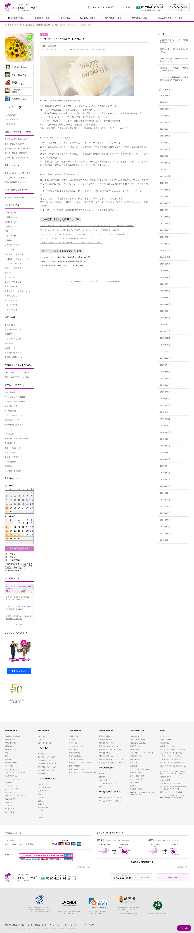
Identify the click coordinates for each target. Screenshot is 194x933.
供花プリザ (9, 343)
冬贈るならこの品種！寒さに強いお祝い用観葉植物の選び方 (63, 261)
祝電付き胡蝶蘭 (74, 753)
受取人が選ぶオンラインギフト (17, 173)
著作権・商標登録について (36, 925)
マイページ (95, 7)
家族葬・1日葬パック (13, 357)
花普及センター (158, 905)
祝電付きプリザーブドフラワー (110, 749)
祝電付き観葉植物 (75, 756)
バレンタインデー (44, 788)
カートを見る (127, 7)
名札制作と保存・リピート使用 (17, 148)
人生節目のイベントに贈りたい (79, 49)
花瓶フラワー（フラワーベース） (16, 796)
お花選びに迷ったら (13, 124)
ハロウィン (42, 811)
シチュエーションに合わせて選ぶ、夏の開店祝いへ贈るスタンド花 (66, 257)
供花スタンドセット (13, 353)
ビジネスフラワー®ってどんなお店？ (173, 749)
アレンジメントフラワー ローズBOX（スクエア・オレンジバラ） (64, 234)
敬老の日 (41, 804)
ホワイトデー (43, 791)
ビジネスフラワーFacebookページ (19, 671)
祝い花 (62, 25)
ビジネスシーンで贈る (59, 49)
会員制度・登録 (11, 443)
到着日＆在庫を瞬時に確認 (16, 139)
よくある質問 (146, 10)
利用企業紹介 (165, 743)
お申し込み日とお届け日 (15, 397)
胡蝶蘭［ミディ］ (12, 222)
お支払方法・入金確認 (138, 743)
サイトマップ (89, 925)
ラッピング (9, 429)
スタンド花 (9, 250)
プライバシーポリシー (73, 925)
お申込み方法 (134, 736)
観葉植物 (8, 240)
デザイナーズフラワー (14, 268)
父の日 (40, 798)
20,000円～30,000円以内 (47, 767)
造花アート (9, 273)
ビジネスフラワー (21, 877)
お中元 (40, 801)
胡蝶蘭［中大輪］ (12, 217)
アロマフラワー (11, 300)
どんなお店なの (11, 115)
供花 (100, 787)
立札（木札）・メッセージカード (141, 753)
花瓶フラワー (18, 291)
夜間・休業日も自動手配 (15, 144)
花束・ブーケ (10, 236)
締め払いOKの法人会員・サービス (19, 197)
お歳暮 (40, 817)
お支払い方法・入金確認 (15, 401)
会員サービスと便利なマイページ (18, 158)
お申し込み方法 (11, 392)
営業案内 (8, 466)
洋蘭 (6, 231)
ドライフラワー (11, 287)
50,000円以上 (43, 773)
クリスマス (42, 814)
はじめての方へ (165, 736)
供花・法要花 (9, 812)
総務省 (128, 899)
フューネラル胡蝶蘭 (13, 339)
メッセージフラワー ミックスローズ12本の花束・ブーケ (111, 234)
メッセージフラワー (13, 277)
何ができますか (11, 119)
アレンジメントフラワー (15, 254)
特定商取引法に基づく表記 (14, 925)
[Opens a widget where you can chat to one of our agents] (184, 928)
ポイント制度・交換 (13, 448)
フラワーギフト (11, 310)
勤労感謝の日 (43, 807)
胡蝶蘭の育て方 (165, 777)
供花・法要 (73, 749)
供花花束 (8, 334)
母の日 (40, 794)
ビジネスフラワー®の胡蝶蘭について (173, 763)
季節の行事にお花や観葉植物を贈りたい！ (174, 50)
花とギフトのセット (13, 263)
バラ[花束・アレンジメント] (16, 259)
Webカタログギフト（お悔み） (18, 377)
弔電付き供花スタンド (77, 769)
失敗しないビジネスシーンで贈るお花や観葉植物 (174, 69)
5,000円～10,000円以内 (46, 757)
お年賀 (40, 784)
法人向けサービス (166, 740)
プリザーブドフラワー (14, 282)
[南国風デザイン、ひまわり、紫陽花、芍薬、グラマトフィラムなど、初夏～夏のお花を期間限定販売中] (19, 60)
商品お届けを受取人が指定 (16, 178)
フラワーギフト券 (12, 457)
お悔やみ (41, 740)
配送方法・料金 (11, 406)
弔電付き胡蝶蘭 (74, 766)
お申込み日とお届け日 (138, 740)
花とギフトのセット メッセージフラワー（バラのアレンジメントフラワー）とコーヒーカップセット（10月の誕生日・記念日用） (87, 226)
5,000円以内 (42, 754)
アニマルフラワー (12, 296)
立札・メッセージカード (15, 415)
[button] (98, 903)
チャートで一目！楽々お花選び (171, 753)
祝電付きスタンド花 (76, 759)
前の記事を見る (76, 281)
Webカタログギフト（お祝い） (18, 372)
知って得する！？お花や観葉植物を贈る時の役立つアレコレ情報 (35, 25)
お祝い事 (41, 736)
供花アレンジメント (13, 329)
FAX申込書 (9, 434)
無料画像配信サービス (14, 425)
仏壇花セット (10, 348)
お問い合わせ (10, 462)
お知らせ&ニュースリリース (170, 783)
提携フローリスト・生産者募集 (171, 792)
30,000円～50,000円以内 (47, 770)
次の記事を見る (113, 281)
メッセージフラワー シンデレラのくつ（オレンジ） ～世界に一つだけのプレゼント (71, 243)
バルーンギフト (11, 305)
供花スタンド (10, 325)
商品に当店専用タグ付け (15, 182)
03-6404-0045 (178, 7)
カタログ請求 (10, 452)
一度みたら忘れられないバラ (170, 759)
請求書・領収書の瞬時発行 (16, 153)
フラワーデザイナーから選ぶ (170, 756)
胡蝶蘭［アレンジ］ (13, 226)
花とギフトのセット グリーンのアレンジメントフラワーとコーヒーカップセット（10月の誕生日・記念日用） (80, 230)
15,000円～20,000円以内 (47, 764)
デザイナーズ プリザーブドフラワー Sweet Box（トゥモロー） (63, 238)
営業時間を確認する (19, 548)
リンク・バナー (55, 925)
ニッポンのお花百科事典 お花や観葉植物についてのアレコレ (174, 78)
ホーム (7, 25)
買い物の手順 (10, 411)
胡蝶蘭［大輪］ (11, 213)
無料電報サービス (12, 420)
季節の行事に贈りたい (99, 49)
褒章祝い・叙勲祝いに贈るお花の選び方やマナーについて (62, 265)
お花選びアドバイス (167, 746)
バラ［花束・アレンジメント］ (16, 773)
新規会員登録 (110, 7)
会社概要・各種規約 (13, 471)
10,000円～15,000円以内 (47, 760)
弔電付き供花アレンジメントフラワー (82, 773)
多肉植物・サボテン (13, 245)
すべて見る (19, 624)
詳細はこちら (84, 867)
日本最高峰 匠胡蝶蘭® (12, 736)
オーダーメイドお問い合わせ (17, 438)
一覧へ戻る (94, 281)
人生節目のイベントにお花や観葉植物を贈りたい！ (174, 41)
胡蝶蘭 (101, 773)
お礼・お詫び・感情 (45, 743)
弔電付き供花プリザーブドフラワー (112, 763)
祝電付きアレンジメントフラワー (81, 763)
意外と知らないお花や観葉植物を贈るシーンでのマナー (174, 59)
